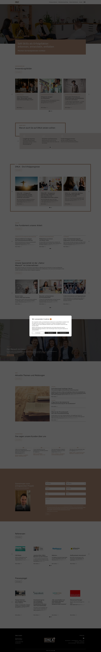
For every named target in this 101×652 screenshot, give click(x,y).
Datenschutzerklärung (36, 328)
